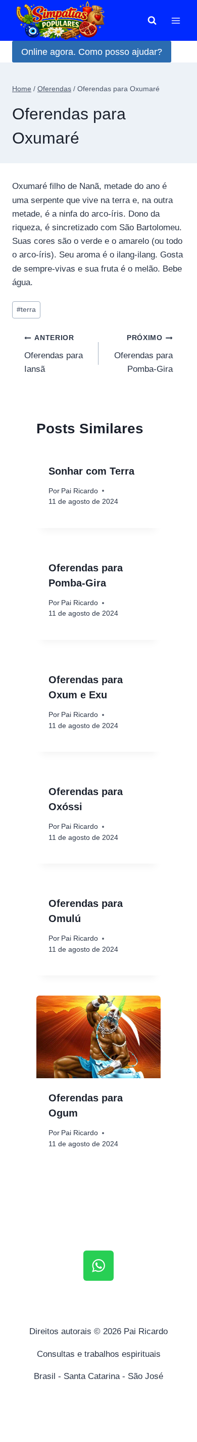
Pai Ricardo (79, 491)
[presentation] (98, 1037)
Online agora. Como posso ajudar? (91, 52)
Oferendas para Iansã (53, 354)
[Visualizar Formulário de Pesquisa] (152, 21)
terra (26, 309)
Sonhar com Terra (91, 471)
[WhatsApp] (98, 1266)
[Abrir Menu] (175, 20)
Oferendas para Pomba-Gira (143, 354)
